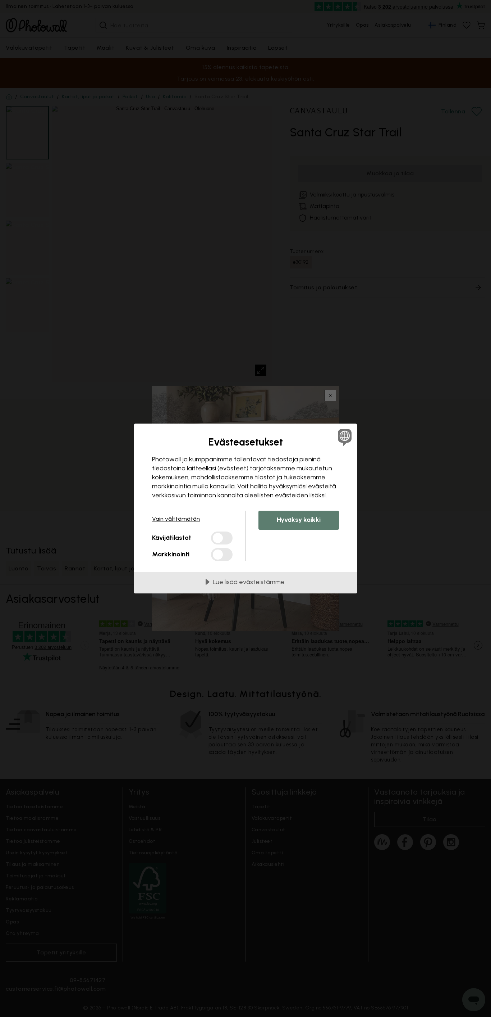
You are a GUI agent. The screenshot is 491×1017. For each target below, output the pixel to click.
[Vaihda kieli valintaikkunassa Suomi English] (343, 437)
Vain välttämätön (176, 518)
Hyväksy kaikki (299, 520)
